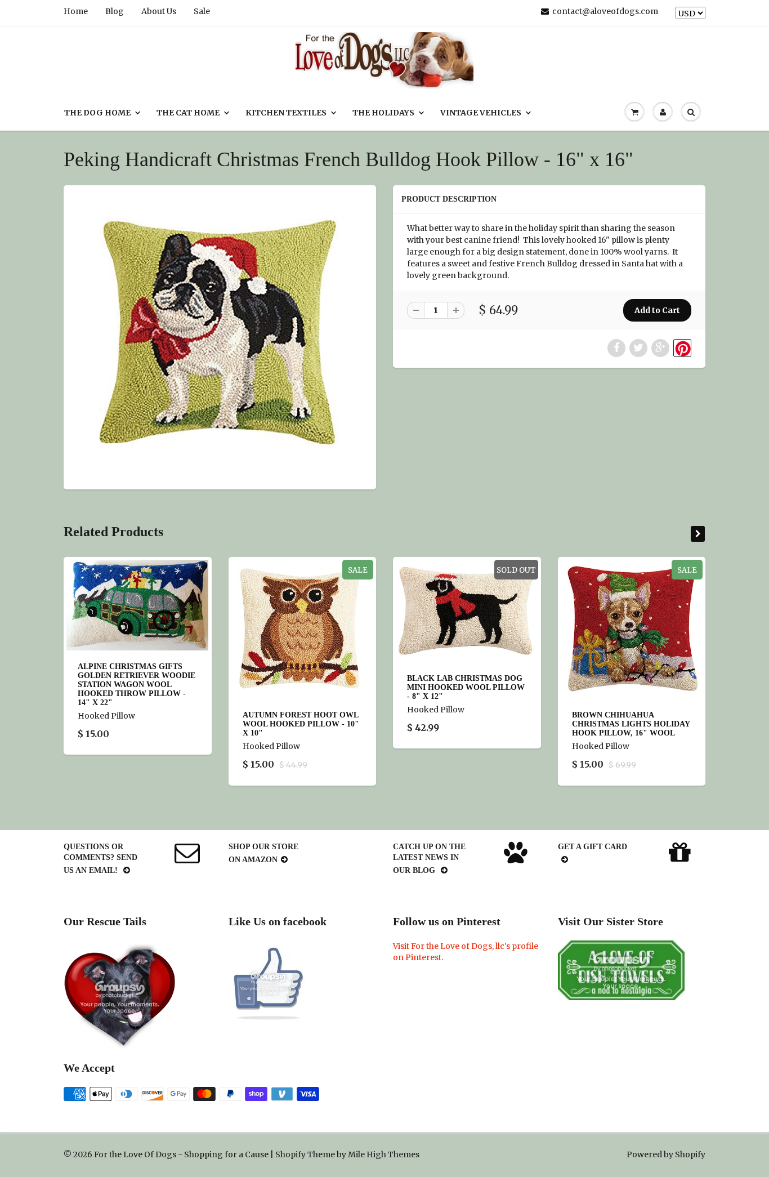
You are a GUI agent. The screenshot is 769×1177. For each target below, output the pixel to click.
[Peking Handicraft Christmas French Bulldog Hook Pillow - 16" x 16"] (220, 336)
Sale (202, 11)
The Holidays (383, 113)
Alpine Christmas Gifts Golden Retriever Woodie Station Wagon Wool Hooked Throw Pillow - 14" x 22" (136, 685)
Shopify (290, 1154)
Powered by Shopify (666, 1154)
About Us (158, 11)
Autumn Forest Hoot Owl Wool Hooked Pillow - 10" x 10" (301, 724)
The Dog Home (97, 113)
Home (76, 11)
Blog (114, 11)
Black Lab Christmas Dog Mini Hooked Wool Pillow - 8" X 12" (466, 687)
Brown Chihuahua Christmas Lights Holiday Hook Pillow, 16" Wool (631, 724)
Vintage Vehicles (480, 113)
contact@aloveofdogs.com (605, 11)
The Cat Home (188, 113)
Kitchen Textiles (286, 113)
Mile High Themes (383, 1154)
